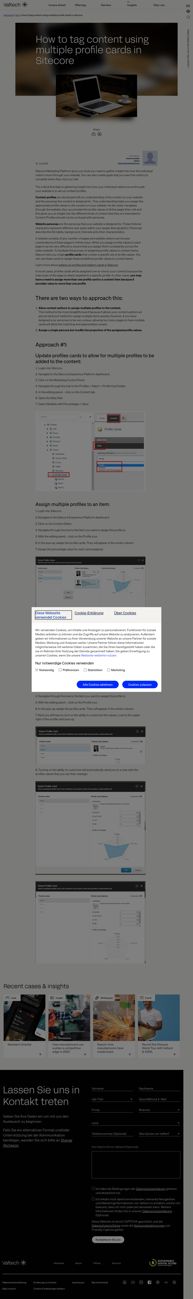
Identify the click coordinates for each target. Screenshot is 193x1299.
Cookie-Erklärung (89, 613)
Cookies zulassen (140, 684)
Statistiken (95, 670)
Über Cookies (125, 613)
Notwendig (46, 670)
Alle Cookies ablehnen (98, 684)
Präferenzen (71, 670)
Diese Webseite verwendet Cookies (50, 615)
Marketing (118, 670)
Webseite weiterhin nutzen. (99, 655)
